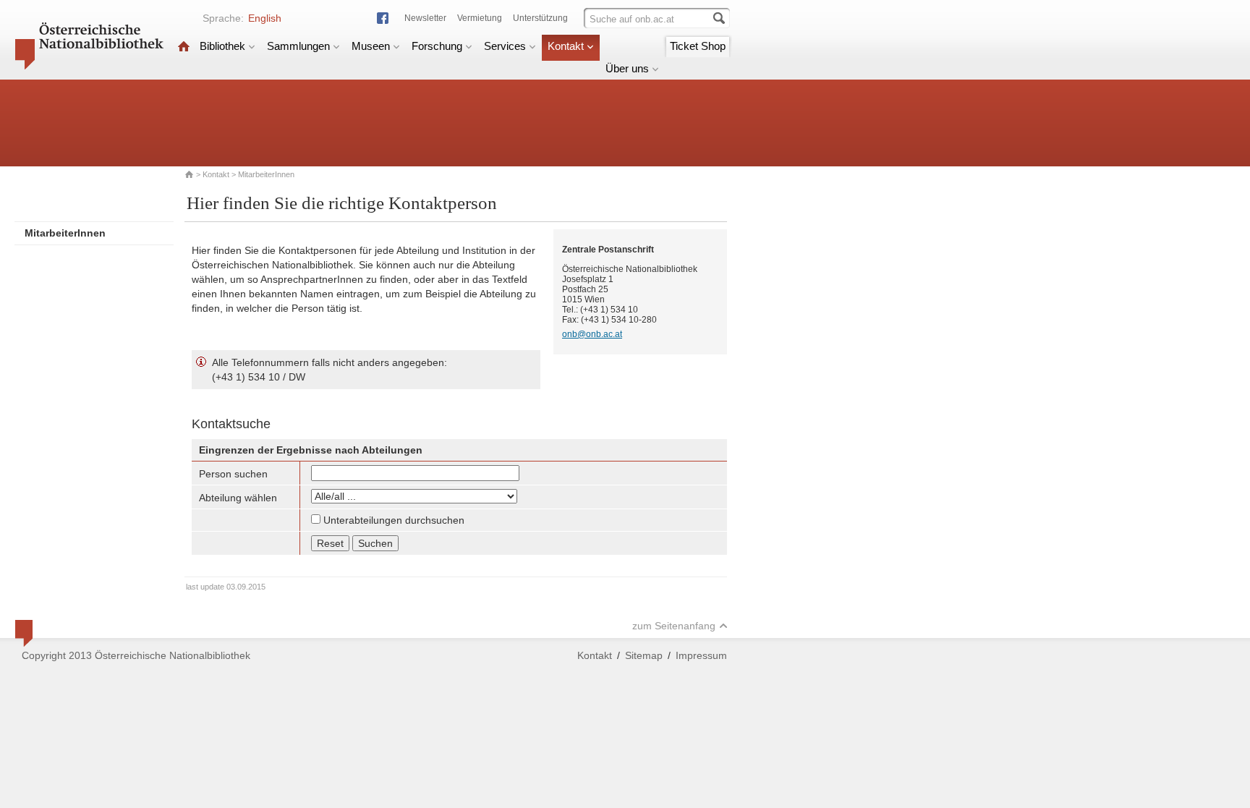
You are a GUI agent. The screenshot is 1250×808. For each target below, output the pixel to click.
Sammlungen (298, 46)
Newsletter (425, 18)
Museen (371, 46)
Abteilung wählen (238, 497)
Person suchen (233, 474)
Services (505, 46)
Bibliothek (222, 46)
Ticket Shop (698, 46)
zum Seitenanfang (673, 625)
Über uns (627, 68)
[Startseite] (183, 46)
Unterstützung (540, 18)
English (264, 18)
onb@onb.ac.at (592, 334)
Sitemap (644, 655)
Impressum (701, 655)
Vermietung (479, 18)
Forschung (437, 46)
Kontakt (566, 46)
